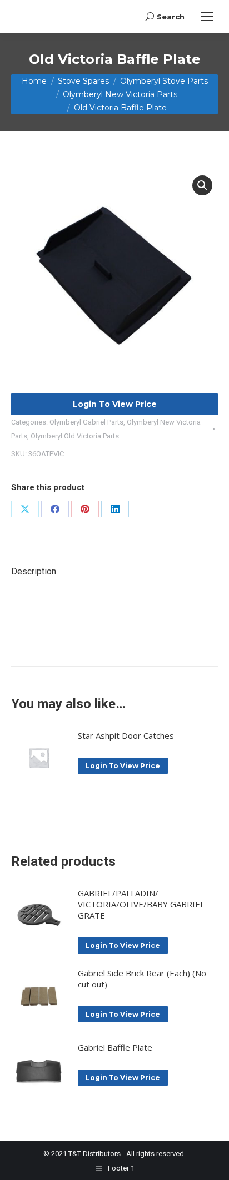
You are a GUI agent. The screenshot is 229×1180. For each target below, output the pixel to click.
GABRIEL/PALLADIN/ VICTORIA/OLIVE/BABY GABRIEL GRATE (141, 904)
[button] (202, 185)
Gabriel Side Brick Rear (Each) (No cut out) (142, 978)
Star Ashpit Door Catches (126, 735)
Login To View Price (115, 404)
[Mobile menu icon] (207, 17)
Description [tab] (33, 571)
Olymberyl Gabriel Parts (86, 422)
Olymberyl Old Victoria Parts (75, 436)
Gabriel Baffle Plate (115, 1047)
